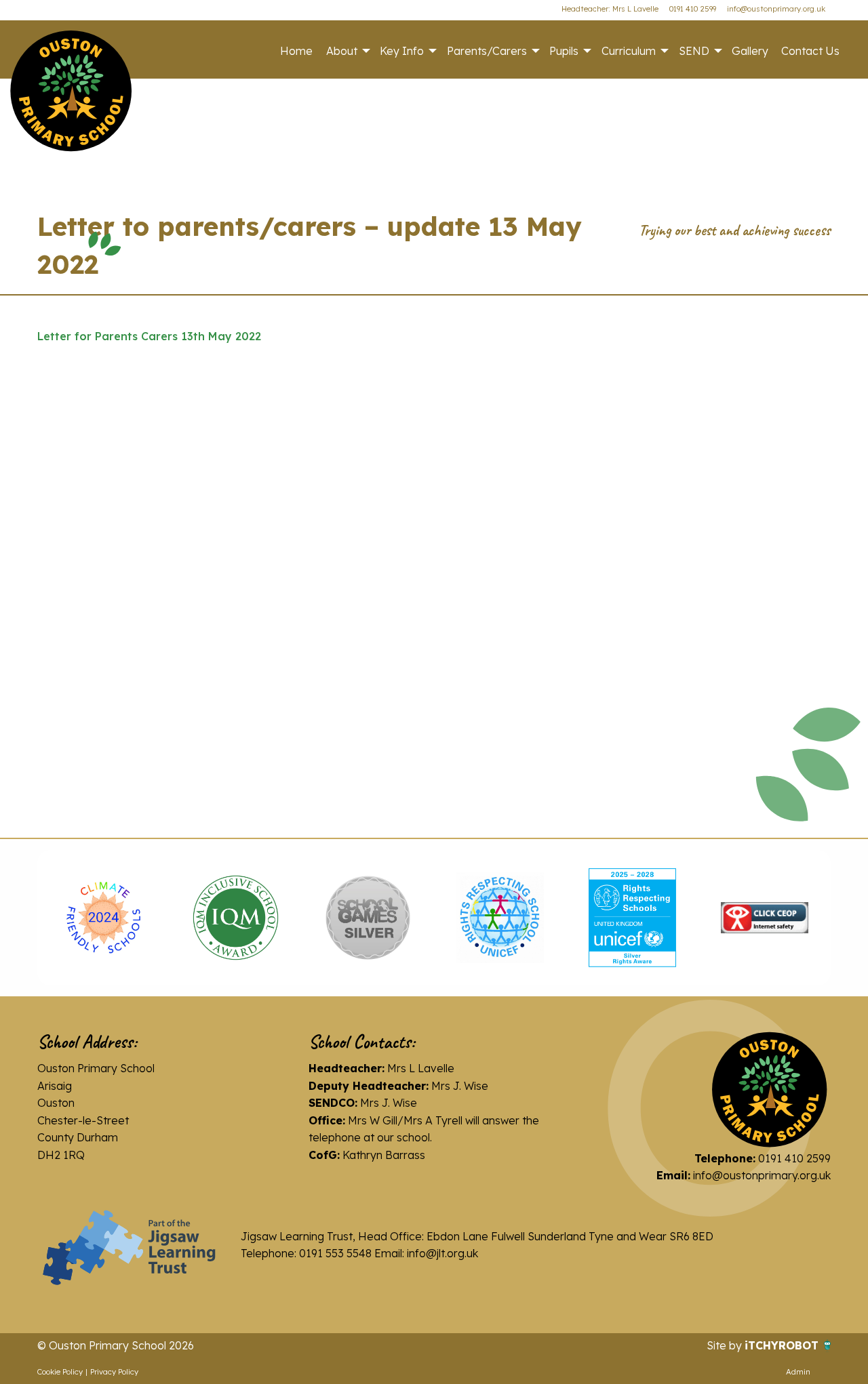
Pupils (563, 51)
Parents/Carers (487, 51)
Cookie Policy (60, 1372)
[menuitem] (296, 51)
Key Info (402, 51)
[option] (103, 917)
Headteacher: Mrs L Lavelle (609, 9)
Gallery (750, 51)
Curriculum (628, 51)
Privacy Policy (114, 1372)
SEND (694, 51)
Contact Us (810, 51)
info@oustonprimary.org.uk (776, 9)
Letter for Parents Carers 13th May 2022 (149, 336)
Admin (798, 1372)
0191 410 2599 (692, 9)
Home (296, 51)
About (341, 51)
